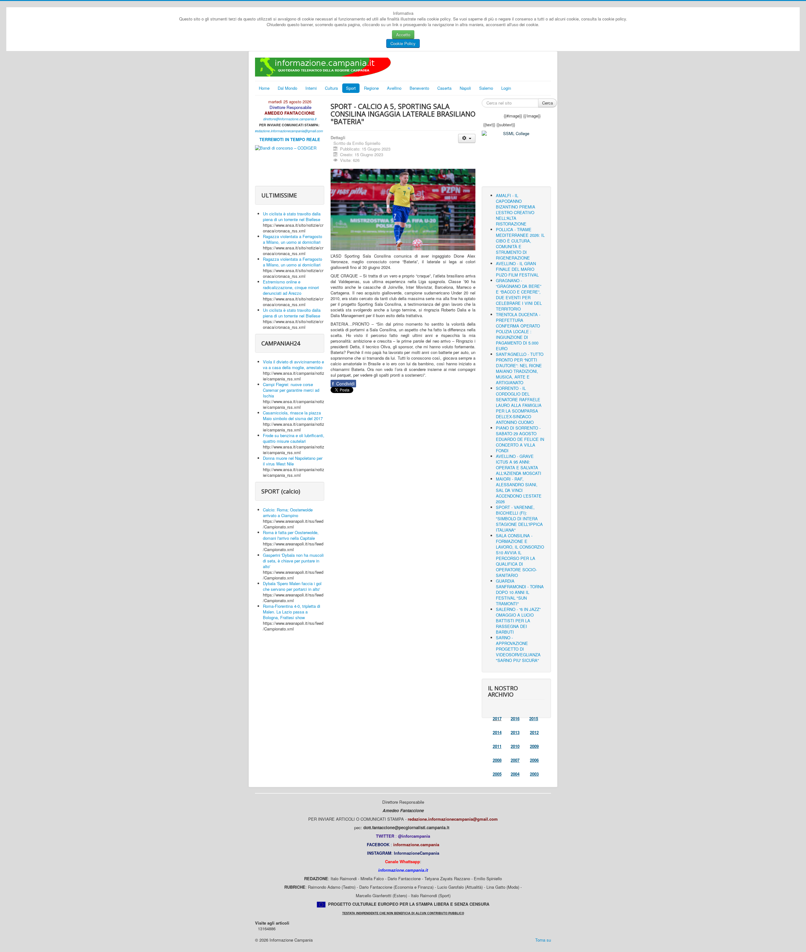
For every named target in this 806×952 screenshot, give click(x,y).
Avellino (394, 88)
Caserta (444, 88)
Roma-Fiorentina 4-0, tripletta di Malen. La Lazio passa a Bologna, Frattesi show (291, 611)
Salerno (486, 88)
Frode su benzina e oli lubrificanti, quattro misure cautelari (293, 438)
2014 (497, 732)
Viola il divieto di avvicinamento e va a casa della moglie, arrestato (293, 364)
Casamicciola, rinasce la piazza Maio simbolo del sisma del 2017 (293, 415)
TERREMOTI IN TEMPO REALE (289, 139)
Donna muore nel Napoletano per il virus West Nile (292, 461)
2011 (497, 746)
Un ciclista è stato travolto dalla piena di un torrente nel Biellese (292, 216)
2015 (533, 718)
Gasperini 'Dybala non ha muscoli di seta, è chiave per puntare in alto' (293, 560)
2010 (515, 746)
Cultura (331, 88)
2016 (515, 718)
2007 (515, 760)
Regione (371, 88)
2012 (534, 732)
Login (506, 88)
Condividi (343, 383)
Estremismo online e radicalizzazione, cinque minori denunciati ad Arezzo (291, 287)
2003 (534, 774)
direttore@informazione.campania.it (289, 119)
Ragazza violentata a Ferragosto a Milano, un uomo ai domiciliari (292, 239)
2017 (497, 718)
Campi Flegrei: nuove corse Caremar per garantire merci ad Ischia (291, 390)
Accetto (403, 34)
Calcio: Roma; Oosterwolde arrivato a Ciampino (288, 512)
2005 (497, 774)
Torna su (543, 940)
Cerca (547, 103)
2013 (515, 732)
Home (264, 88)
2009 (534, 746)
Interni (311, 88)
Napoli (465, 88)
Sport (351, 88)
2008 (497, 760)
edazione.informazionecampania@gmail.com (289, 130)
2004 (515, 774)
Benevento (419, 88)
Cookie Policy (403, 43)
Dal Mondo (287, 88)
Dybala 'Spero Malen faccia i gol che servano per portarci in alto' (292, 586)
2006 (534, 760)
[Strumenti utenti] (466, 138)
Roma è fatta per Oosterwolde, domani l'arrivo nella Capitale (291, 535)
